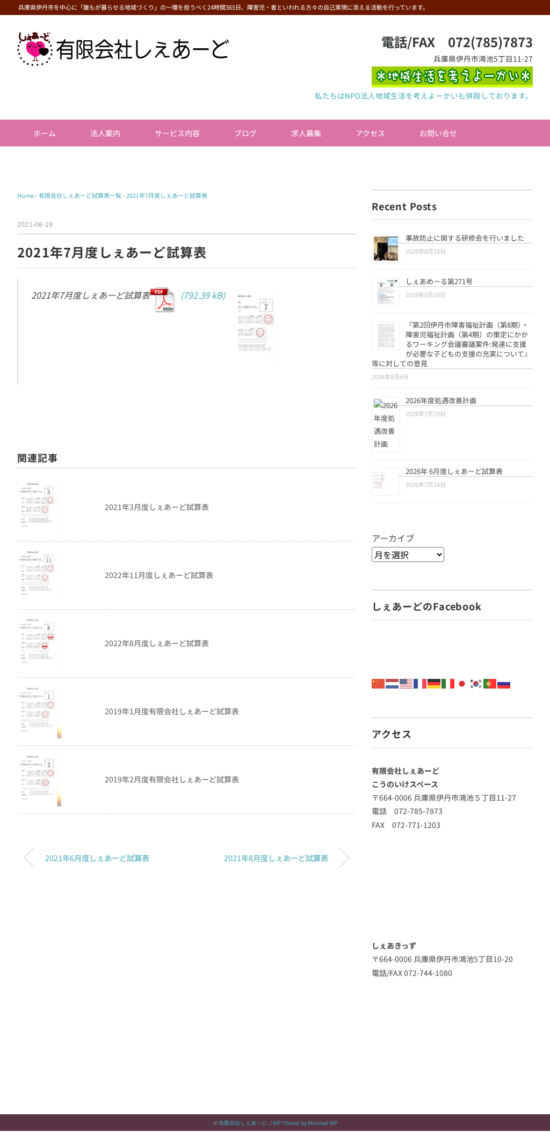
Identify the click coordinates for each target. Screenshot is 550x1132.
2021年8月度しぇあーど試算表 (276, 857)
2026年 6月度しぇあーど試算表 (454, 471)
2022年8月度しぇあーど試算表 (157, 643)
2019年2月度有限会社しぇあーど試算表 (172, 779)
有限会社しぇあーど (243, 1123)
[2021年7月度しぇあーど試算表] (235, 332)
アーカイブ (393, 537)
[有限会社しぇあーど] (123, 39)
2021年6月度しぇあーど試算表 (97, 857)
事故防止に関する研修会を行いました (465, 238)
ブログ (245, 133)
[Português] (490, 682)
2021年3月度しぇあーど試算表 (157, 506)
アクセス (370, 133)
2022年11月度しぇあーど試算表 (159, 574)
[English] (407, 682)
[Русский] (504, 682)
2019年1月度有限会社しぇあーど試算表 (172, 711)
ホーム (44, 133)
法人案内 (105, 133)
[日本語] (462, 682)
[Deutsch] (435, 682)
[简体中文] (379, 682)
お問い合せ (438, 133)
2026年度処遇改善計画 (441, 400)
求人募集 (306, 133)
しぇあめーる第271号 (439, 281)
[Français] (421, 682)
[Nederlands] (393, 682)
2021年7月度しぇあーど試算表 (166, 195)
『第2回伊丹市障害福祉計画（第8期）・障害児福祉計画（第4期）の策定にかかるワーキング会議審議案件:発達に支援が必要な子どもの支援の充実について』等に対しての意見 (451, 344)
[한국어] (476, 682)
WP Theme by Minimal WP (305, 1123)
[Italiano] (448, 682)
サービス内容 (177, 133)
